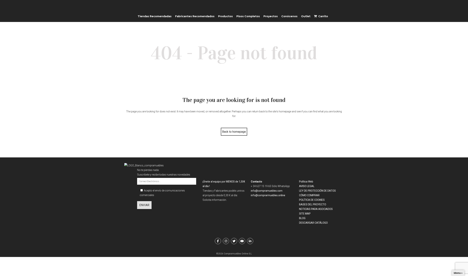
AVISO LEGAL (306, 186)
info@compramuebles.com (266, 190)
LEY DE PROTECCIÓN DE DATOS (317, 190)
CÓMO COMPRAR (309, 195)
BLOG (302, 218)
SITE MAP (305, 213)
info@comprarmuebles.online (268, 195)
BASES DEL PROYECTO (312, 204)
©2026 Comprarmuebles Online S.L (234, 253)
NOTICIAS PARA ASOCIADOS (316, 209)
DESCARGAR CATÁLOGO (313, 222)
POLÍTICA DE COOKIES (312, 199)
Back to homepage (234, 131)
